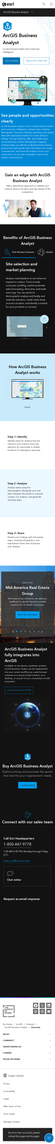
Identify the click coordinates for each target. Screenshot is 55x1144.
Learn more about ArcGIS (19, 690)
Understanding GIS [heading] (12, 1046)
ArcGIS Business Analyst (16, 12)
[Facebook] (35, 1005)
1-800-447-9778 (17, 844)
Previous (13, 631)
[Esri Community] (35, 1011)
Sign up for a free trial (36, 61)
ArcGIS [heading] (6, 1034)
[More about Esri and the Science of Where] (9, 1012)
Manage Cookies (12, 1122)
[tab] (19, 252)
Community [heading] (8, 1040)
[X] (42, 1005)
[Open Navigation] (51, 4)
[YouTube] (48, 1011)
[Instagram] (42, 1011)
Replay (27, 407)
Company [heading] (7, 1053)
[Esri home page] (8, 4)
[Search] (44, 4)
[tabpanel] (27, 300)
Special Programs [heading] (11, 1059)
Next (41, 631)
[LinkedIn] (48, 1005)
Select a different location (17, 861)
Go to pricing (11, 61)
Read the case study (27, 614)
